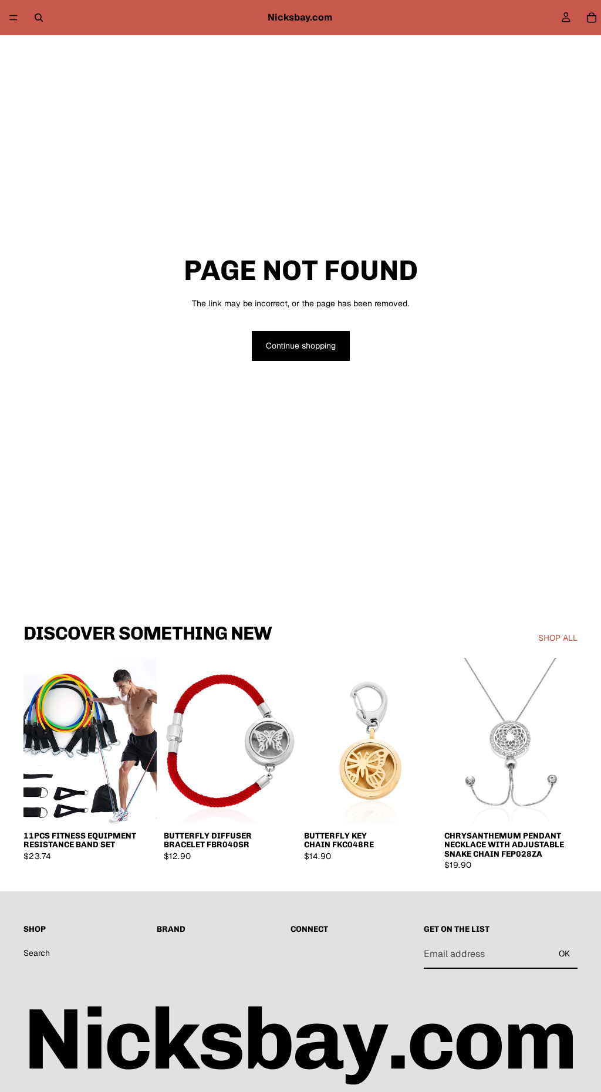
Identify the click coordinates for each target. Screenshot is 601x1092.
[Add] (138, 806)
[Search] (39, 18)
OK (564, 953)
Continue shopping (301, 345)
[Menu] (13, 17)
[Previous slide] (36, 741)
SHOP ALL (558, 638)
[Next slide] (144, 741)
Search (36, 952)
